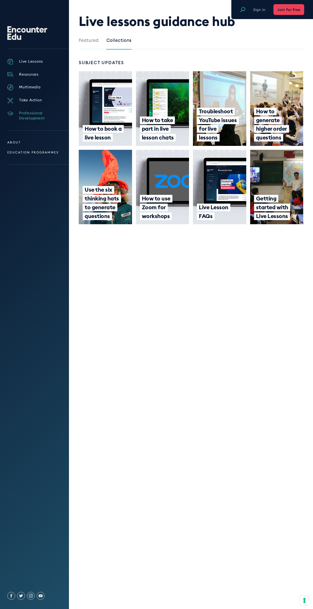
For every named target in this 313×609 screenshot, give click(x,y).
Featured (89, 40)
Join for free (288, 9)
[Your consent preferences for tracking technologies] (304, 600)
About (14, 142)
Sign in (259, 10)
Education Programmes (33, 152)
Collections (119, 40)
